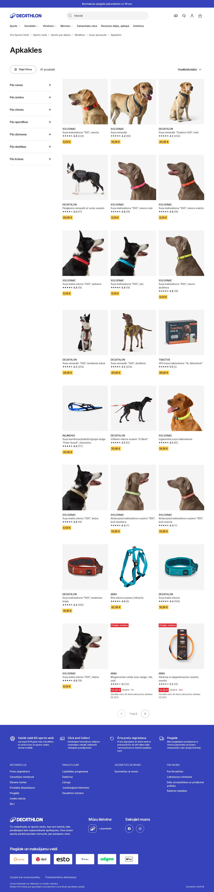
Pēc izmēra (17, 97)
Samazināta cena (87, 26)
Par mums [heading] (173, 765)
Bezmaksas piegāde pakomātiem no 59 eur (107, 3)
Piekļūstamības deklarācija (60, 877)
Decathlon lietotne (73, 793)
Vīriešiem (48, 26)
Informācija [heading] (18, 765)
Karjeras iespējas (177, 790)
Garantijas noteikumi (22, 776)
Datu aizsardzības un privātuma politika (185, 784)
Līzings (66, 782)
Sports (14, 26)
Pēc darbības (18, 146)
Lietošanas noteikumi (179, 776)
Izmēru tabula (18, 798)
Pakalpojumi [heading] (70, 765)
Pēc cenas (16, 85)
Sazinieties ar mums (126, 771)
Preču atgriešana (20, 771)
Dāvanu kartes (18, 782)
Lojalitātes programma (75, 771)
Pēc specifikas (19, 122)
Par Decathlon (175, 771)
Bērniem (66, 26)
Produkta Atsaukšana (22, 787)
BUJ (12, 803)
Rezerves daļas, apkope (115, 26)
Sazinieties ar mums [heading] (128, 765)
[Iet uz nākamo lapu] (145, 714)
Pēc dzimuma (18, 134)
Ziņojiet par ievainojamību (25, 877)
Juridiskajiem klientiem (75, 787)
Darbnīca (138, 26)
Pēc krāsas (16, 159)
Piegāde (14, 793)
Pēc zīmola (16, 109)
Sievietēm (30, 26)
